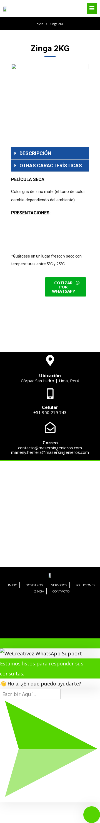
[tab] (50, 153)
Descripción (35, 153)
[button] (65, 287)
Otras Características (50, 165)
